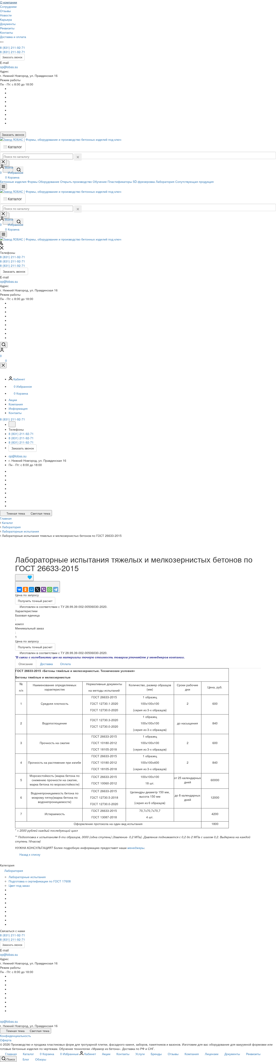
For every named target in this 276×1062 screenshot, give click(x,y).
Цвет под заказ (19, 885)
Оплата (65, 664)
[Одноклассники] (25, 589)
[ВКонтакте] (19, 589)
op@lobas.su (9, 67)
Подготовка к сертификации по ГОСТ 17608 (40, 881)
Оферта (5, 1040)
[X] (37, 589)
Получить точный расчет (35, 601)
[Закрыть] (3, 365)
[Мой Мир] (31, 589)
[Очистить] (78, 157)
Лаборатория (14, 870)
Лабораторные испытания (27, 877)
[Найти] (19, 170)
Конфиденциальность (15, 1036)
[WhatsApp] (49, 589)
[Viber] (43, 589)
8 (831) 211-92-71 (12, 47)
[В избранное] (24, 577)
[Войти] (2, 350)
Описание (26, 664)
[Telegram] (55, 589)
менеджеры (135, 847)
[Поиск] (3, 345)
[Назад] (12, 424)
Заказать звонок (12, 57)
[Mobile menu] (3, 234)
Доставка (46, 664)
